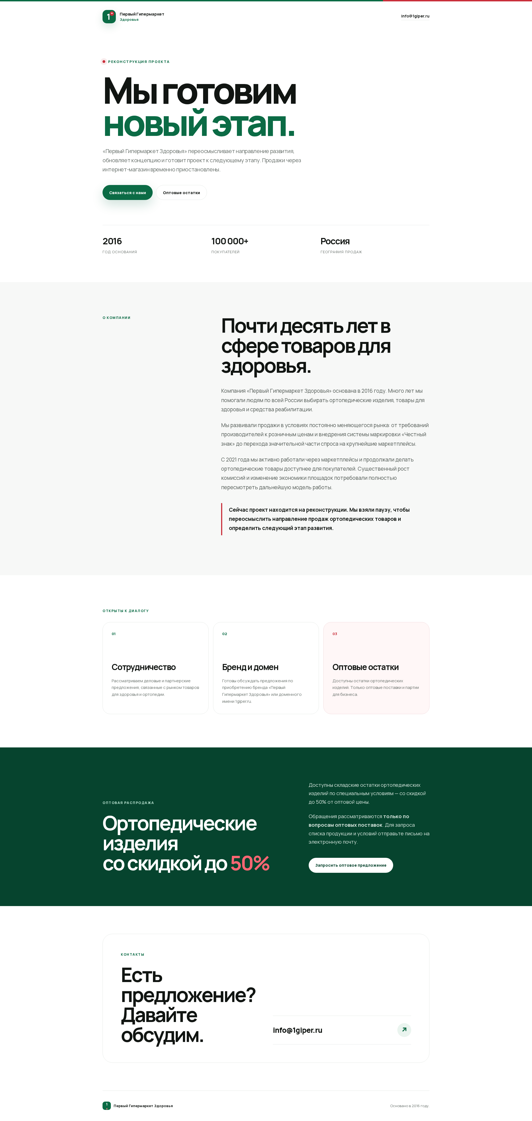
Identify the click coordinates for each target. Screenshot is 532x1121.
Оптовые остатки (181, 192)
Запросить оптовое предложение (351, 865)
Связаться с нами (127, 192)
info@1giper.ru (415, 16)
